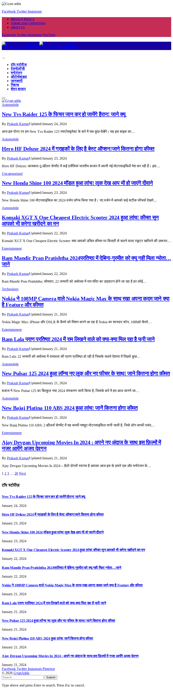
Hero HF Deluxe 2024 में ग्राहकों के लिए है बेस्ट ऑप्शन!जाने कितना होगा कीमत (78, 149)
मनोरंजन (16, 73)
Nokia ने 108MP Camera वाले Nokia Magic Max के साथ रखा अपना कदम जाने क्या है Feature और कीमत (72, 585)
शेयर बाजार (18, 89)
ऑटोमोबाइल (19, 77)
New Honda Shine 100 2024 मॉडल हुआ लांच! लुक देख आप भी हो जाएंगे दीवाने (77, 183)
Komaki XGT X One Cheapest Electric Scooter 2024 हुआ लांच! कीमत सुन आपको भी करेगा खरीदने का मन (73, 550)
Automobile (10, 105)
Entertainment (12, 248)
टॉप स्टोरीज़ (19, 64)
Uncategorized (12, 174)
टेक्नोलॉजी (18, 69)
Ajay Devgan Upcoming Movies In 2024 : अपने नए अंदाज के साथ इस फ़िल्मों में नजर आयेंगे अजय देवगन (70, 656)
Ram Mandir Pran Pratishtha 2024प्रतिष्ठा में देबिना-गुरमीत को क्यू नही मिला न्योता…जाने (61, 568)
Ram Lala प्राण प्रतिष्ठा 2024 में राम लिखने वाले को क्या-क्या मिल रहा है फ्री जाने (78, 339)
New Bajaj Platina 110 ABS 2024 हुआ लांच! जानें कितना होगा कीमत (70, 408)
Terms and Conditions (28, 23)
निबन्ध (15, 85)
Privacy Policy (22, 19)
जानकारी (17, 81)
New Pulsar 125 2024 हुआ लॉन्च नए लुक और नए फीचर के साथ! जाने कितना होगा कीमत (86, 373)
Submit (50, 677)
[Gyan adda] (86, 46)
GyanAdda (21, 673)
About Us (18, 27)
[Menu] (3, 58)
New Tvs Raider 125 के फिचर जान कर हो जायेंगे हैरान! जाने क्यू (63, 114)
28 (16, 473)
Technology (10, 289)
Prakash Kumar (18, 124)
